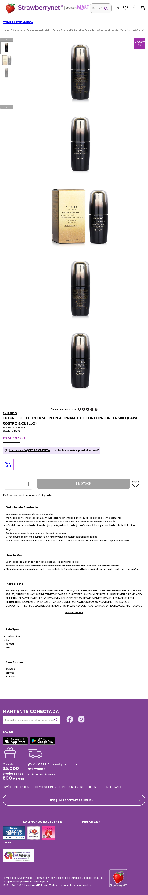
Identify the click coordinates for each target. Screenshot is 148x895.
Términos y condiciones (50, 877)
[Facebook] (70, 719)
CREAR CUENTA (39, 450)
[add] (28, 484)
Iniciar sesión (18, 450)
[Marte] (77, 9)
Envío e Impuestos (16, 787)
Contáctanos (112, 787)
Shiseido (10, 413)
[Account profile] (134, 7)
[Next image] (6, 107)
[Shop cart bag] (142, 7)
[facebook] (79, 410)
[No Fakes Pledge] (48, 836)
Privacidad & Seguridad (18, 877)
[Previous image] (6, 39)
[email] (91, 410)
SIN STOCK (83, 483)
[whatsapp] (96, 410)
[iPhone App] (16, 743)
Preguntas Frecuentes (79, 787)
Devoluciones (45, 787)
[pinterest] (83, 410)
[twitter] (87, 410)
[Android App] (43, 743)
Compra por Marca (18, 22)
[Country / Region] (116, 7)
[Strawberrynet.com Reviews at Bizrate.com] (14, 838)
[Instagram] (81, 719)
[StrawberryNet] (33, 8)
